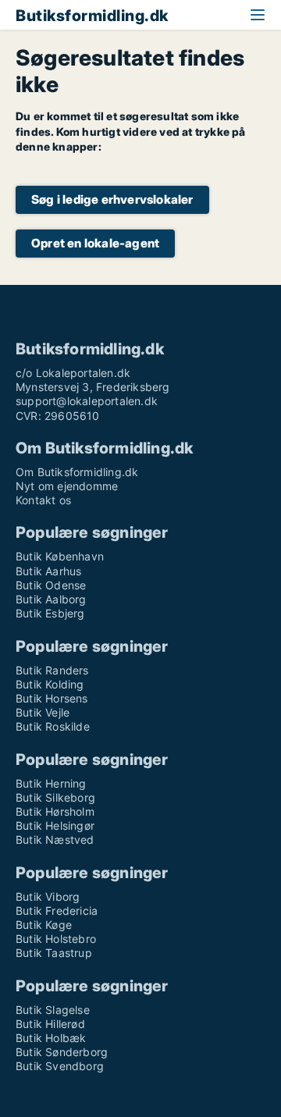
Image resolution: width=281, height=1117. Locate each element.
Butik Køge (44, 924)
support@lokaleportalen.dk (87, 400)
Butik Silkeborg (55, 797)
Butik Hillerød (50, 1023)
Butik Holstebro (56, 938)
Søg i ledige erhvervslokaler (112, 199)
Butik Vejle (42, 712)
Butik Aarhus (48, 571)
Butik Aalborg (51, 599)
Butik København (60, 556)
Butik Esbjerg (50, 613)
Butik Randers (52, 670)
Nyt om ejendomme (67, 486)
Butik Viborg (48, 896)
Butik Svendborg (60, 1066)
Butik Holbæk (51, 1037)
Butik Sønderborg (62, 1051)
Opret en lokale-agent (95, 243)
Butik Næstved (55, 839)
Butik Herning (51, 783)
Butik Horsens (52, 698)
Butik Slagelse (53, 1009)
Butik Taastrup (54, 952)
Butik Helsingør (55, 825)
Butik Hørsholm (55, 811)
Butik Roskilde (53, 726)
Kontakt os (43, 500)
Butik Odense (51, 585)
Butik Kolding (50, 684)
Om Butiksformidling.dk (77, 471)
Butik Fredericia (57, 910)
